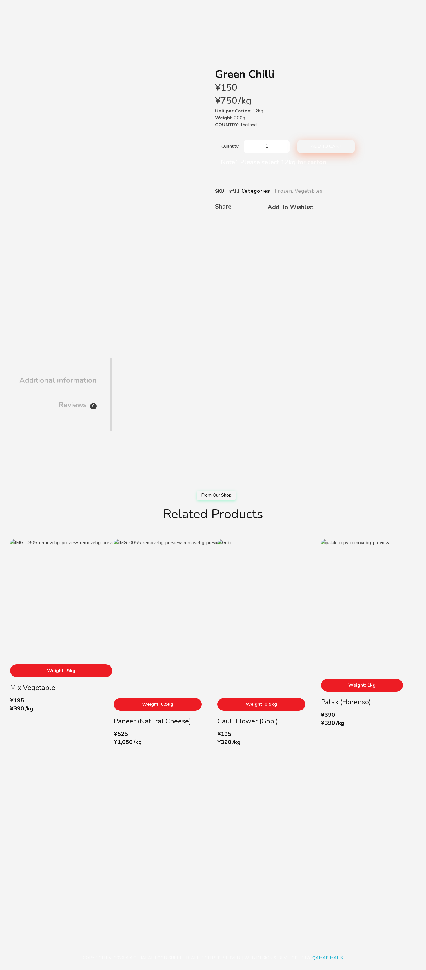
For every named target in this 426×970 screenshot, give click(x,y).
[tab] (58, 376)
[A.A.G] (17, 12)
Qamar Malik (327, 958)
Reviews (76, 405)
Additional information (58, 380)
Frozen (283, 191)
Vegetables (308, 191)
